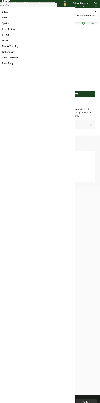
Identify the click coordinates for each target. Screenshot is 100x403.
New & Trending (10, 46)
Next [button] (90, 56)
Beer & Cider (8, 29)
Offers (5, 11)
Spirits (5, 23)
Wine (4, 17)
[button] (65, 4)
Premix (5, 34)
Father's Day (8, 51)
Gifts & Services (10, 57)
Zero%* (5, 40)
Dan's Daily (7, 63)
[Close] (96, 11)
